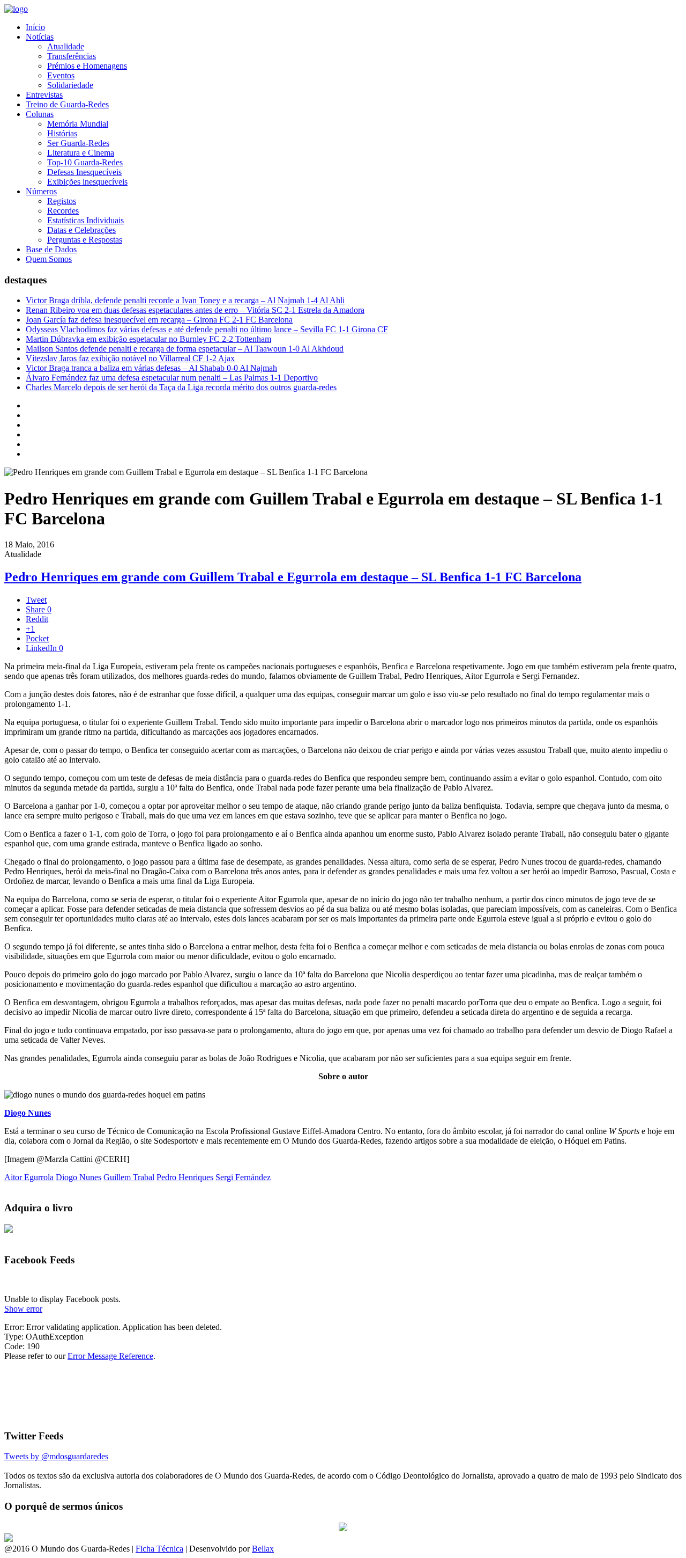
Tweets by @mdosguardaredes (56, 1456)
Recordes (63, 210)
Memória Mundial (77, 123)
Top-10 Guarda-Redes (85, 162)
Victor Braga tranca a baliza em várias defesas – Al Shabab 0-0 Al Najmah (151, 367)
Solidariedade (70, 85)
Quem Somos (49, 259)
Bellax (263, 1548)
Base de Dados (51, 249)
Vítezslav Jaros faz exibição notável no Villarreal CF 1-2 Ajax (130, 358)
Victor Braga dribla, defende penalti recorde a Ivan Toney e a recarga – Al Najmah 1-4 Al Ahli (185, 300)
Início (35, 27)
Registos (61, 201)
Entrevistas (44, 94)
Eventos (60, 75)
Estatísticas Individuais (85, 220)
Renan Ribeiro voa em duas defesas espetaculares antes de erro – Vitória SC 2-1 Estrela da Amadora (195, 309)
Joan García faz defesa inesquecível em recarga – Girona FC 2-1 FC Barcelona (159, 319)
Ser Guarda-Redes (78, 143)
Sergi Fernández (243, 1177)
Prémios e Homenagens (87, 65)
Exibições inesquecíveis (87, 181)
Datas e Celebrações (81, 230)
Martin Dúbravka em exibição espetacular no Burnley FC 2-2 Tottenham (148, 338)
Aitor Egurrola (29, 1177)
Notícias (40, 36)
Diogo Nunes (27, 1112)
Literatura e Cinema (80, 152)
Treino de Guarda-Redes (67, 104)
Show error (23, 1308)
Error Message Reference (110, 1355)
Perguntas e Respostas (84, 239)
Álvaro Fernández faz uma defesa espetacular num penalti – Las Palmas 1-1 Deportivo (172, 377)
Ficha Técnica (159, 1548)
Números (41, 191)
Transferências (71, 56)
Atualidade (65, 46)
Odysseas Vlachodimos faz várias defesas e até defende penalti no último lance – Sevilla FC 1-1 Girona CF (207, 329)
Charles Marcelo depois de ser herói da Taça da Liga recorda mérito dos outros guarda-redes (181, 387)
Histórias (62, 133)
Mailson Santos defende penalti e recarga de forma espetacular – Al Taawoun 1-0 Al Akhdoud (185, 348)
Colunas (40, 114)
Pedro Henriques (184, 1177)
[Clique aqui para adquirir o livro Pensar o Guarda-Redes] (8, 1229)
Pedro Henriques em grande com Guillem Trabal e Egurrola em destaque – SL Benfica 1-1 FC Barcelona (292, 577)
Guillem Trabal (128, 1177)
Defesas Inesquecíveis (84, 172)
